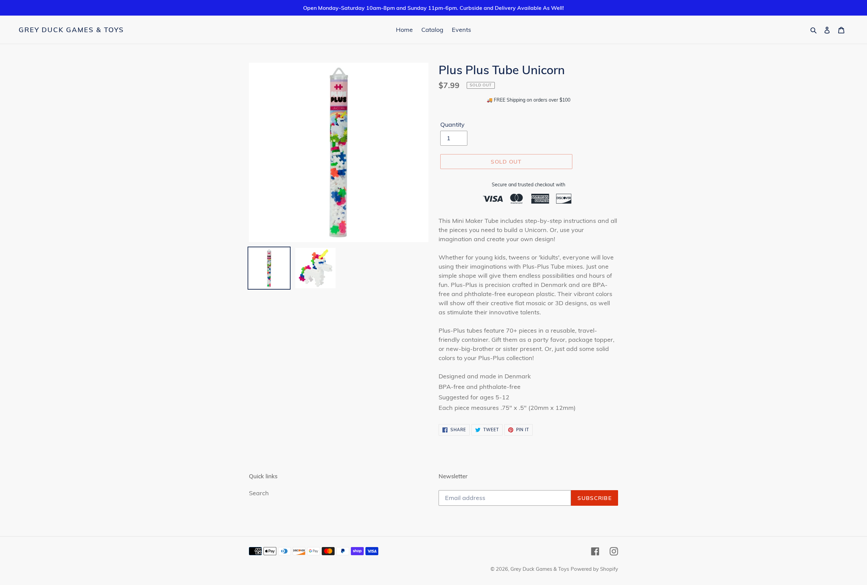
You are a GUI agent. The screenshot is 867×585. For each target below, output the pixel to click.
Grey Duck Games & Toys (71, 30)
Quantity (452, 124)
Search (259, 493)
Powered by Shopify (594, 569)
